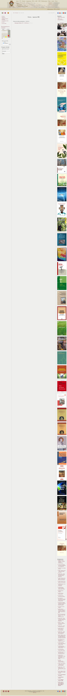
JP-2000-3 (62, 22)
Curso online (4, 23)
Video (49, 1)
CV (20, 1)
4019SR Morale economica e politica (61, 596)
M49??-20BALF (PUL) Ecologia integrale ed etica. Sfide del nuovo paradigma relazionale (62, 636)
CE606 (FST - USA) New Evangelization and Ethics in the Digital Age (61, 575)
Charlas (23, 1)
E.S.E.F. (3, 22)
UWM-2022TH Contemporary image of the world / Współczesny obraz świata (61, 657)
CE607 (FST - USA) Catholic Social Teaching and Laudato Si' (62, 668)
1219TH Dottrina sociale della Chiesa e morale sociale (61, 643)
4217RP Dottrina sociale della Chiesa (61, 650)
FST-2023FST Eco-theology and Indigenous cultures (61, 640)
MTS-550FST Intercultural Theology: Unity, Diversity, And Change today (62, 599)
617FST (61, 675)
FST (39, 1)
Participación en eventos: (5, 27)
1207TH (60, 680)
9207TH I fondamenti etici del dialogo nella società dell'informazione (61, 615)
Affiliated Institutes (5, 18)
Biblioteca (3, 17)
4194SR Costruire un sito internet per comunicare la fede (61, 653)
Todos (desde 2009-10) (61, 18)
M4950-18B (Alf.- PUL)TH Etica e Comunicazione (61, 629)
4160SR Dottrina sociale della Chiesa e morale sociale (61, 647)
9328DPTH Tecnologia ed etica (62, 568)
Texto (56, 1)
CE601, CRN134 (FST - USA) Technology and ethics (62, 571)
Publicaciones (44, 1)
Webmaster (34, 692)
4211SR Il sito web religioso (61, 607)
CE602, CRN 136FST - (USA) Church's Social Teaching (61, 664)
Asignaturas (28, 1)
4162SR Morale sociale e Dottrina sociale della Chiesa (61, 588)
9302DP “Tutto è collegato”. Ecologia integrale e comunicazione (61, 561)
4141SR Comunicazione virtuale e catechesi (61, 661)
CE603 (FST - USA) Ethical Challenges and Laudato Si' (61, 632)
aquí (39, 691)
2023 (64, 29)
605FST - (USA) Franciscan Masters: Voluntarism (61, 623)
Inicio (17, 1)
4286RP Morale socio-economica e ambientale (62, 585)
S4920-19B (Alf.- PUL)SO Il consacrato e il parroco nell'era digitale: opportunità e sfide (61, 611)
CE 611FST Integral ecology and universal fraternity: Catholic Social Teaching (61, 603)
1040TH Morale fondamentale (60, 593)
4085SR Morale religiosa (60, 591)
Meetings (3, 19)
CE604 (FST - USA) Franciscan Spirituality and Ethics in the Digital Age (61, 619)
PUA (33, 1)
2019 (62, 29)
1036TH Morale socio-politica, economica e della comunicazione (62, 579)
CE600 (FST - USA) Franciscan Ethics (61, 626)
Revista (3, 16)
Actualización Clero (5, 20)
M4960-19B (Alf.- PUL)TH (61, 684)
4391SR (60, 677)
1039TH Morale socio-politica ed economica (62, 582)
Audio (53, 1)
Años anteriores (60, 19)
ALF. (36, 1)
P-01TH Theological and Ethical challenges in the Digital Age (62, 565)
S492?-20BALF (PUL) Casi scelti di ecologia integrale (61, 672)
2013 (60, 29)
